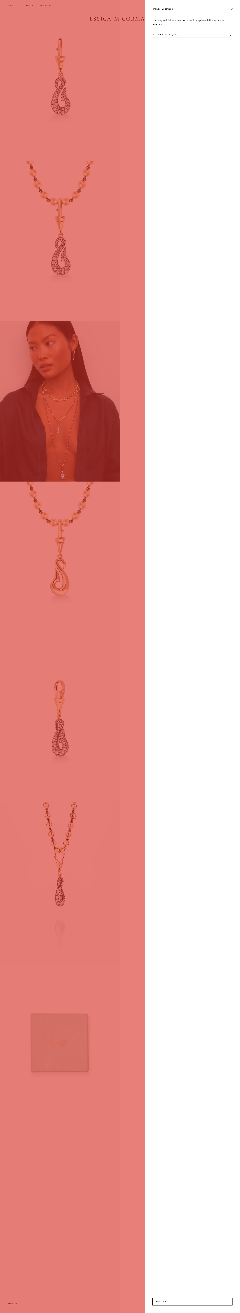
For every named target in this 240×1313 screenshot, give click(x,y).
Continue (160, 1302)
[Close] (231, 9)
